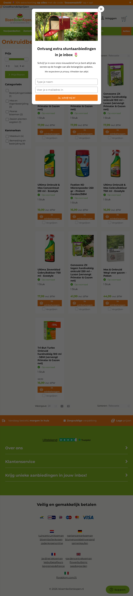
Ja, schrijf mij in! (66, 97)
